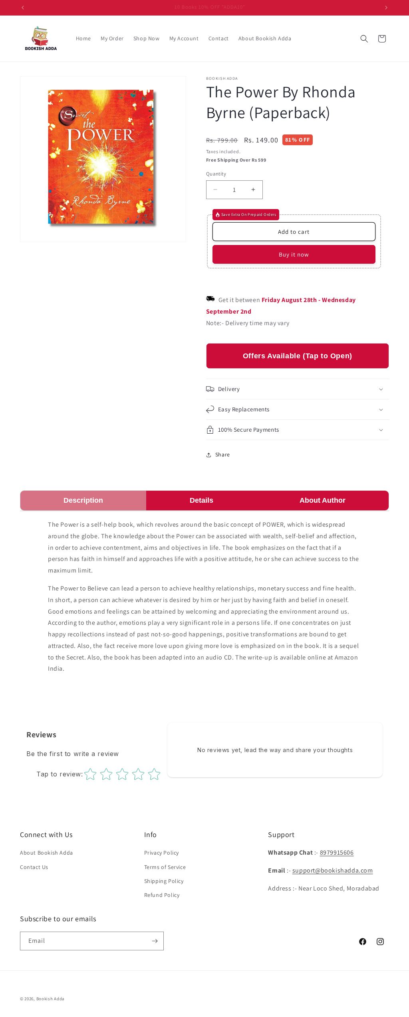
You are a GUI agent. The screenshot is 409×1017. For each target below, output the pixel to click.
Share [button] (222, 454)
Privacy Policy (161, 852)
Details (201, 500)
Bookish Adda (50, 998)
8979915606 (337, 852)
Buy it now (294, 254)
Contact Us (34, 867)
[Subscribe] (154, 941)
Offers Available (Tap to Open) (297, 356)
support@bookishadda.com (332, 870)
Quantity (216, 173)
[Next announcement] (386, 7)
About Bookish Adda (46, 852)
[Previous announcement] (23, 7)
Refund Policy (162, 895)
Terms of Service (165, 867)
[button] (364, 38)
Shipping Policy (164, 881)
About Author (322, 500)
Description (83, 500)
